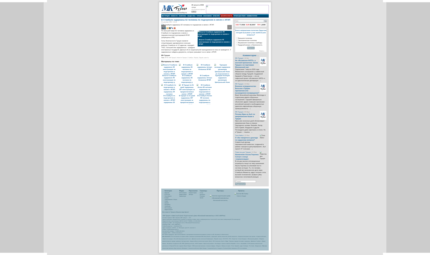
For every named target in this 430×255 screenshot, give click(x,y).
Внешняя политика (245, 38)
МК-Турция (166, 16)
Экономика (207, 16)
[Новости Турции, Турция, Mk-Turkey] (241, 193)
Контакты (202, 194)
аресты (206, 57)
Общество (191, 16)
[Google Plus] (174, 28)
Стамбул (190, 57)
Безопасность (226, 16)
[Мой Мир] (170, 28)
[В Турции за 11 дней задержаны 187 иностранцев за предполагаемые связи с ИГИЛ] (188, 85)
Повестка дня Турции (243, 152)
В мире (167, 197)
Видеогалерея (169, 209)
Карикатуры (182, 196)
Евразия (167, 192)
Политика (182, 16)
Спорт (166, 201)
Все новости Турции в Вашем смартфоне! (175, 212)
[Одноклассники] (167, 28)
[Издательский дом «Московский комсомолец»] (220, 196)
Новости (174, 16)
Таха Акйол (239, 135)
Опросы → (262, 51)
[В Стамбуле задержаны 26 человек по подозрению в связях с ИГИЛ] (188, 65)
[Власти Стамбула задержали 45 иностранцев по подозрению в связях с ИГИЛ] (170, 65)
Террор (196, 57)
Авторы (191, 194)
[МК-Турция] (175, 8)
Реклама (202, 196)
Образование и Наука (171, 199)
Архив (201, 197)
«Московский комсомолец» (205, 215)
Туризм (199, 16)
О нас (201, 192)
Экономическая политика (247, 40)
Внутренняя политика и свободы (250, 43)
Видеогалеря (183, 194)
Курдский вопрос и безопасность (250, 45)
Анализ (167, 202)
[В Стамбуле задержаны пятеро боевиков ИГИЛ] (205, 65)
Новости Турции (182, 57)
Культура (216, 16)
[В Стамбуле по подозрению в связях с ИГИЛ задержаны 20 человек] (170, 85)
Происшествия (240, 16)
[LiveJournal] (172, 28)
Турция (201, 57)
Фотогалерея (168, 208)
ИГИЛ (166, 57)
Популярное (168, 196)
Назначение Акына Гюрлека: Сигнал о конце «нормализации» (247, 157)
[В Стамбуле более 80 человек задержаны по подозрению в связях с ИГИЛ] (205, 85)
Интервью (167, 204)
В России (167, 194)
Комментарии (252, 16)
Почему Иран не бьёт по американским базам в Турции (245, 116)
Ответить (251, 48)
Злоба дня (167, 206)
